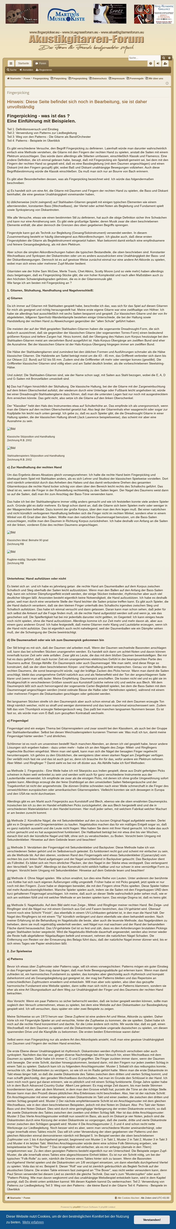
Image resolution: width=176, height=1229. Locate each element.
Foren (42, 63)
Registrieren (45, 70)
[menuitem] (150, 63)
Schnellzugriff (11, 64)
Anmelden (28, 70)
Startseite (23, 63)
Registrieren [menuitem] (166, 64)
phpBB (76, 1207)
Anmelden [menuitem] (158, 64)
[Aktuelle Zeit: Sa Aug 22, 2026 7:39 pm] (167, 83)
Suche (13, 70)
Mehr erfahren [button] (33, 1222)
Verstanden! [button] (152, 1219)
